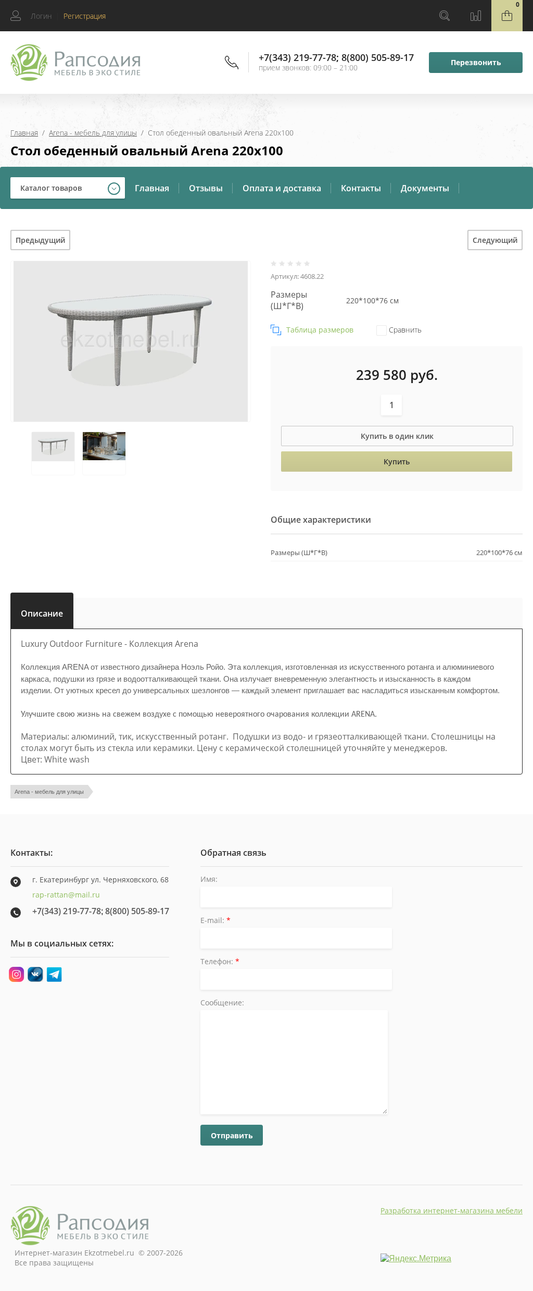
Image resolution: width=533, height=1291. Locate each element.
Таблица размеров (319, 330)
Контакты (361, 188)
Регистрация (85, 16)
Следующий (495, 240)
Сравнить (404, 330)
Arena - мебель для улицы (93, 133)
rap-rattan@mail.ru (66, 895)
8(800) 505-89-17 (377, 57)
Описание (42, 611)
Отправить (232, 1135)
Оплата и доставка (282, 188)
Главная (24, 133)
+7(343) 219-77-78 (297, 57)
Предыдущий (40, 240)
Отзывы (206, 188)
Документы (425, 188)
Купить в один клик (397, 436)
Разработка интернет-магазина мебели (451, 1210)
